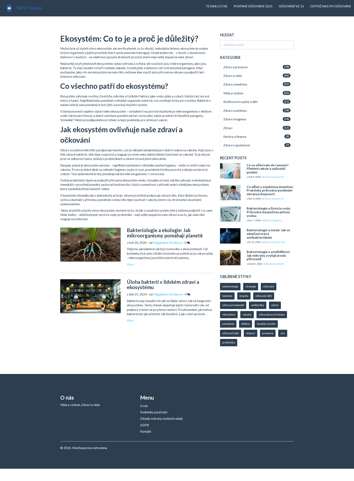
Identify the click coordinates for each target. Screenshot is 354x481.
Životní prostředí (275, 263)
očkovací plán (230, 333)
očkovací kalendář (233, 305)
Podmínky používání (153, 412)
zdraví (275, 305)
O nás (144, 406)
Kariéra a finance (234, 136)
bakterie (227, 295)
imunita (243, 295)
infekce (245, 323)
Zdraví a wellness (235, 110)
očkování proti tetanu (272, 314)
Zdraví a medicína (235, 84)
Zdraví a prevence (235, 67)
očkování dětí (263, 295)
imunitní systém (266, 323)
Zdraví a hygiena (234, 119)
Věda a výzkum (233, 93)
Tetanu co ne (216, 6)
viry (282, 333)
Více (130, 264)
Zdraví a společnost (236, 145)
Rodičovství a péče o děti (240, 102)
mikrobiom (228, 314)
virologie (250, 286)
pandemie (228, 323)
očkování (268, 286)
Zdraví (227, 128)
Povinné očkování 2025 (253, 6)
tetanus (250, 333)
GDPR (144, 425)
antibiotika (257, 305)
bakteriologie (230, 286)
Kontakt (145, 431)
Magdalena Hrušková (167, 242)
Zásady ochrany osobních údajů (161, 418)
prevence (267, 333)
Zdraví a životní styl (274, 242)
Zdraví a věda (232, 76)
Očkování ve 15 (291, 6)
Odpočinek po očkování (330, 6)
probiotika (228, 342)
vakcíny (247, 314)
